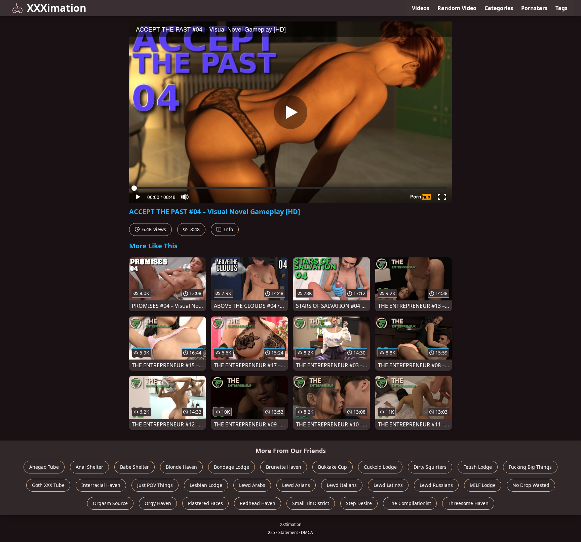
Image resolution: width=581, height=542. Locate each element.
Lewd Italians (342, 485)
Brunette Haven (283, 467)
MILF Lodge (483, 485)
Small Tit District (310, 503)
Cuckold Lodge (380, 467)
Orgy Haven (158, 503)
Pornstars (534, 8)
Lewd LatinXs (388, 485)
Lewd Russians (436, 485)
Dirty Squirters (430, 467)
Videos (420, 8)
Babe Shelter (134, 467)
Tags (561, 8)
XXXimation (56, 8)
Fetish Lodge (477, 467)
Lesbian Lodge (206, 485)
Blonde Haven (181, 467)
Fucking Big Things (530, 467)
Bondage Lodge (231, 467)
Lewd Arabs (252, 485)
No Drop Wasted (530, 485)
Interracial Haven (100, 485)
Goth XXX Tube (48, 485)
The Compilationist (410, 503)
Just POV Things (155, 485)
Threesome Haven (468, 503)
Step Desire (359, 503)
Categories (499, 8)
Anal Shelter (89, 467)
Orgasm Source (110, 503)
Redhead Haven (257, 503)
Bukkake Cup (332, 467)
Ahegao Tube (44, 467)
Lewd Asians (296, 485)
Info (228, 229)
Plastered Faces (205, 503)
